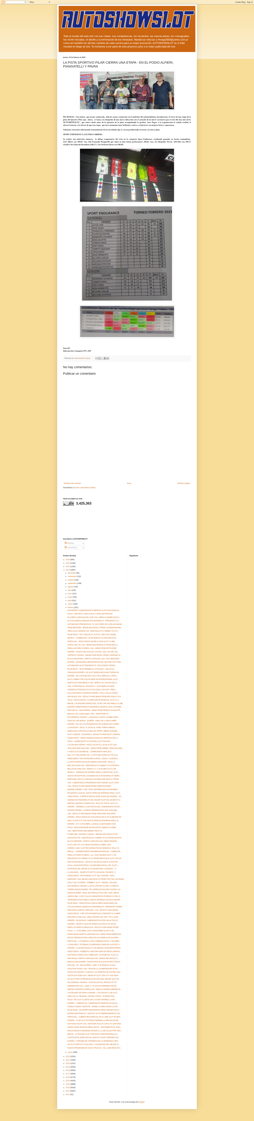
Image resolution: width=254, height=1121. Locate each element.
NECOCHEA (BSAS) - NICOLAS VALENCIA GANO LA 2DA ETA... (93, 862)
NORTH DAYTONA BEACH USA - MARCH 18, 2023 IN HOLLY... (92, 683)
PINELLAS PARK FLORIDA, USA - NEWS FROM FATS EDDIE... (92, 648)
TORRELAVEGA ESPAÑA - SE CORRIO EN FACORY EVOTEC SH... (94, 889)
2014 (68, 1084)
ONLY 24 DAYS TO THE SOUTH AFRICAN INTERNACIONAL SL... (93, 821)
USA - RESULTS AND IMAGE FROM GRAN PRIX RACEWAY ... (92, 814)
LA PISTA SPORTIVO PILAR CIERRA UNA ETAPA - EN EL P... (91, 762)
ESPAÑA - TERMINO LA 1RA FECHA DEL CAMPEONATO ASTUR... (94, 807)
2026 (68, 560)
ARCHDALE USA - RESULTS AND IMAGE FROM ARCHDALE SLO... (94, 697)
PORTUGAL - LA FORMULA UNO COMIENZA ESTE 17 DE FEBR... (94, 941)
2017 (68, 1074)
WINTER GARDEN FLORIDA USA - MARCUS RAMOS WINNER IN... (94, 989)
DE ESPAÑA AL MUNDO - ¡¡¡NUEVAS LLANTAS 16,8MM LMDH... (93, 717)
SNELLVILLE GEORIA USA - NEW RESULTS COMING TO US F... (93, 631)
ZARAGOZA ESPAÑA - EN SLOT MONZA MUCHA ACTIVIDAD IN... (93, 672)
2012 (68, 1091)
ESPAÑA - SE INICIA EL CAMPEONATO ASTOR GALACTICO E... (93, 920)
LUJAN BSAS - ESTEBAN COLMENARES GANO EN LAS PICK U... (94, 945)
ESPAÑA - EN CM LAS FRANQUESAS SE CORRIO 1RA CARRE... (93, 724)
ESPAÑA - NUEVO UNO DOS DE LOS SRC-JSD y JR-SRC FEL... (93, 652)
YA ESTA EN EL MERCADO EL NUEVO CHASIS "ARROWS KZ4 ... (93, 1037)
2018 (68, 1070)
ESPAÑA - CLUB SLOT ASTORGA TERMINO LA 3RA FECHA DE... (93, 1020)
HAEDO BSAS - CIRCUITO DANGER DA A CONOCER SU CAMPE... (94, 913)
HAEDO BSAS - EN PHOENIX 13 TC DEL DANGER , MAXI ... (91, 876)
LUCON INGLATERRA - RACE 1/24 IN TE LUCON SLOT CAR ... (92, 745)
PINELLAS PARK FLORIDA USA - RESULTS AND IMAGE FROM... (93, 927)
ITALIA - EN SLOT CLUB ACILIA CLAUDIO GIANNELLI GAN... (91, 1000)
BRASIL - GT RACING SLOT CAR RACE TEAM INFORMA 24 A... (93, 1034)
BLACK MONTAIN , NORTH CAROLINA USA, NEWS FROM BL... (93, 841)
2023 (68, 570)
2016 (68, 1077)
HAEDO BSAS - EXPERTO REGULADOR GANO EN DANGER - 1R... (94, 796)
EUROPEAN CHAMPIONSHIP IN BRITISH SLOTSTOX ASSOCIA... (93, 610)
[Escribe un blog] (99, 358)
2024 (68, 567)
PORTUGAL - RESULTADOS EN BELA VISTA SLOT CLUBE (91, 641)
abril (70, 601)
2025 (68, 563)
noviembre (72, 576)
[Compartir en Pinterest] (107, 358)
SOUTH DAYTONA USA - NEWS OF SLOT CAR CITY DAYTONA (92, 975)
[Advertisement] (127, 460)
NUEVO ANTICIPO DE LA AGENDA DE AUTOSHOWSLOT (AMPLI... (94, 776)
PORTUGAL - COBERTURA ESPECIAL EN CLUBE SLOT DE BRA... (94, 1017)
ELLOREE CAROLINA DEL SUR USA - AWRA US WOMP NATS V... (94, 617)
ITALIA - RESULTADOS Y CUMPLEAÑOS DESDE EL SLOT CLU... (93, 700)
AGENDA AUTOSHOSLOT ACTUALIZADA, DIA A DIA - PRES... (92, 690)
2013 (68, 1088)
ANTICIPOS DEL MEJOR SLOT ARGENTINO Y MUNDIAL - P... (92, 869)
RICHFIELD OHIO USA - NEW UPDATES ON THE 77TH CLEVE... (93, 917)
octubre (71, 580)
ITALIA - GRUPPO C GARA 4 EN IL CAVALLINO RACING (89, 614)
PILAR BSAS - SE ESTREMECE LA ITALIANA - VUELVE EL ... (91, 669)
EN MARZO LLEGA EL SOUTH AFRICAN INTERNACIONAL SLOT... (94, 793)
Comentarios (71, 548)
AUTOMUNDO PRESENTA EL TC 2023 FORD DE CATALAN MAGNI (94, 624)
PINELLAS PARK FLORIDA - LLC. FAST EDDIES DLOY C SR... (92, 855)
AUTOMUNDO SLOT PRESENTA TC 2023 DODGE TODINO (91, 665)
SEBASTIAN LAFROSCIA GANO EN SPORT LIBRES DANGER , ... (93, 731)
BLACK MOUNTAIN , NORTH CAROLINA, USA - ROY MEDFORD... (94, 659)
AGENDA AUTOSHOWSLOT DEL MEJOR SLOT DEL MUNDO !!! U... (94, 800)
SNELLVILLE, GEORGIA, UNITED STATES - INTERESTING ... (91, 996)
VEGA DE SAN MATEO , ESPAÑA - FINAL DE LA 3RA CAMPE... (92, 721)
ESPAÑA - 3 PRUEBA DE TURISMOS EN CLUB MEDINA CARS (92, 1041)
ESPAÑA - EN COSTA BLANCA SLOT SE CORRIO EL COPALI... (92, 676)
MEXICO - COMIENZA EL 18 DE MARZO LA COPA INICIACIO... (92, 638)
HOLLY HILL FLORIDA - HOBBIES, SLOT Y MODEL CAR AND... (92, 883)
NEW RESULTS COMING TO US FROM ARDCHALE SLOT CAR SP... (94, 858)
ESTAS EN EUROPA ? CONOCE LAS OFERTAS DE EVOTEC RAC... (94, 972)
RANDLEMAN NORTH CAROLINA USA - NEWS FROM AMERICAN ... (95, 934)
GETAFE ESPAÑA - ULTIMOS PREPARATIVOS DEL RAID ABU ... (93, 810)
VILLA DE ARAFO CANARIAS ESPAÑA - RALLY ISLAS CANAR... (93, 693)
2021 (68, 1060)
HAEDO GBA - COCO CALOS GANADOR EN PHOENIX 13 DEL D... (94, 896)
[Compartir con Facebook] (105, 358)
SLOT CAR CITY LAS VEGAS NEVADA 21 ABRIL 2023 (89, 845)
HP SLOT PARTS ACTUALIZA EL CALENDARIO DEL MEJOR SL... (93, 1044)
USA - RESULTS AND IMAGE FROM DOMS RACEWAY (89, 786)
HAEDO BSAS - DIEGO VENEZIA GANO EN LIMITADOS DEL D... (93, 738)
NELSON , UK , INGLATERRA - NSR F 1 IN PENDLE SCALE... (92, 965)
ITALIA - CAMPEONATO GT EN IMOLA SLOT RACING (88, 741)
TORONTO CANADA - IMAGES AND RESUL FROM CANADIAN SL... (94, 655)
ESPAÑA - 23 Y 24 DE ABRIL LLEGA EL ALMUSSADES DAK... (92, 824)
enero (70, 1052)
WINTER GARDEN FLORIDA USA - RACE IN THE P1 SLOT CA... (93, 803)
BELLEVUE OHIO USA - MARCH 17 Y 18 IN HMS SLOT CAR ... (92, 769)
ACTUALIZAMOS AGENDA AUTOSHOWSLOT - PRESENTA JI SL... (93, 621)
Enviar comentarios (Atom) (85, 488)
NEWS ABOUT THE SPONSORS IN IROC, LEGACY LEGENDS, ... (93, 759)
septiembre (72, 583)
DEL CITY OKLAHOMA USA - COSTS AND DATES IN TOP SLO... (93, 755)
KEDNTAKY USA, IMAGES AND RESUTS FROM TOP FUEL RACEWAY (95, 879)
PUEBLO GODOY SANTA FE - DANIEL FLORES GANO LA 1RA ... (93, 1007)
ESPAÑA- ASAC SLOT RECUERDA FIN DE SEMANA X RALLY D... (93, 848)
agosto (71, 587)
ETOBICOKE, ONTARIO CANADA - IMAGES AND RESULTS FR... (93, 834)
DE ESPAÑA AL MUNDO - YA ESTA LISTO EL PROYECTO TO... (92, 982)
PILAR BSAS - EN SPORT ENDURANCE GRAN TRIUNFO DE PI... (93, 1010)
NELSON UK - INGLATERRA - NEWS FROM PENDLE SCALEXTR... (94, 710)
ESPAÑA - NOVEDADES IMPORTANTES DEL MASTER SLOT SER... (94, 662)
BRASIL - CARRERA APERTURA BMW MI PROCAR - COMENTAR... (94, 851)
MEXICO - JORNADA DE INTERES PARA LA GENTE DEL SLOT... (93, 772)
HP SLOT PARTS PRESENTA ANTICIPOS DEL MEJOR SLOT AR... (93, 979)
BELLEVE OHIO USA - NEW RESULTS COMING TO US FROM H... (93, 765)
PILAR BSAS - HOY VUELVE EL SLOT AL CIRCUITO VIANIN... (92, 635)
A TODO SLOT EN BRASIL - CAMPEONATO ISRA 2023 (89, 752)
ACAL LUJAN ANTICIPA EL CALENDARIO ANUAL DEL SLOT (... (93, 865)
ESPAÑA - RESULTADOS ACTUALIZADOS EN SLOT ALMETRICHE (94, 817)
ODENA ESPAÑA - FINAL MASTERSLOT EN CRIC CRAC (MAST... (93, 893)
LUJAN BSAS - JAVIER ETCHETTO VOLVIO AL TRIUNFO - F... (92, 872)
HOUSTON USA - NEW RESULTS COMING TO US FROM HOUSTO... (95, 838)
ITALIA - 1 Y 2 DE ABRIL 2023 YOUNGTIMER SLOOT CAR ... (91, 931)
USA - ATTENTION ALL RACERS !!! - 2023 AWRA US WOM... (91, 686)
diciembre (72, 573)
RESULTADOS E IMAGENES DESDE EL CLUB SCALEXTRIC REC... (94, 1031)
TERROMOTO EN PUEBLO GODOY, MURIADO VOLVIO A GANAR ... (94, 900)
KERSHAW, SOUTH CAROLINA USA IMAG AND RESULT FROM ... (93, 779)
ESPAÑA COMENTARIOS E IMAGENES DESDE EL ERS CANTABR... (95, 707)
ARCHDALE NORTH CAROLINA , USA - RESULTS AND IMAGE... (93, 910)
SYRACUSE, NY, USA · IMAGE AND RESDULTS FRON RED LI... (93, 645)
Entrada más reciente (72, 483)
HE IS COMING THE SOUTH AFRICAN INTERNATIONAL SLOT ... (93, 679)
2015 (68, 1081)
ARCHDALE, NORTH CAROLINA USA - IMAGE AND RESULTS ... (93, 958)
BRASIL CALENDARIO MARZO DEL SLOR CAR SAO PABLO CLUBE (95, 703)
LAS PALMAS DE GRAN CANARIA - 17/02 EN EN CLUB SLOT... (92, 993)
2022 (68, 1056)
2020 (68, 1063)
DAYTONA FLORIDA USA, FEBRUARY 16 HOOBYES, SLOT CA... (93, 955)
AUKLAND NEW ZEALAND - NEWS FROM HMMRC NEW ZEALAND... (95, 748)
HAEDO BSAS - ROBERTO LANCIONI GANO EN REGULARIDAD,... (94, 951)
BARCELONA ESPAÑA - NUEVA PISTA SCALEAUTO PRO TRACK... (94, 962)
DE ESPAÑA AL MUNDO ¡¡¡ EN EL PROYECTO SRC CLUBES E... (93, 886)
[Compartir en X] (102, 358)
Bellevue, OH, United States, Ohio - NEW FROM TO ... (88, 714)
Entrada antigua (183, 483)
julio (70, 590)
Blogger (141, 1102)
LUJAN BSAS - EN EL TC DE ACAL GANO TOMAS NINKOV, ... (92, 727)
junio (70, 594)
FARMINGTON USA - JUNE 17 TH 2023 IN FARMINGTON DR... (92, 986)
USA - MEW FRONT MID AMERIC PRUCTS (84, 831)
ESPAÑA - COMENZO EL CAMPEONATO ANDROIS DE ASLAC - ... (94, 1003)
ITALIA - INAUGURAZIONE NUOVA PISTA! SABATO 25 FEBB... (92, 827)
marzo (70, 604)
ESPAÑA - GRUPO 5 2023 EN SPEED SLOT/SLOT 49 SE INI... (92, 924)
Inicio (129, 483)
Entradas (70, 543)
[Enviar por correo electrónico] (96, 358)
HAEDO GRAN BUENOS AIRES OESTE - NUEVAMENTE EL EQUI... (94, 1027)
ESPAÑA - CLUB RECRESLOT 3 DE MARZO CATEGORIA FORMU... (94, 948)
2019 (68, 1067)
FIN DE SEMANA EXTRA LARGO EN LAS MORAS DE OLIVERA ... (93, 938)
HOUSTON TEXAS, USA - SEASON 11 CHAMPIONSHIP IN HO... (93, 969)
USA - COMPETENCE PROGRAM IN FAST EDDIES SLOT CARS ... (94, 783)
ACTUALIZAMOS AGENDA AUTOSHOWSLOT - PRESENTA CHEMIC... (95, 907)
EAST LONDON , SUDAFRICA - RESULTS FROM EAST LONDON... (94, 734)
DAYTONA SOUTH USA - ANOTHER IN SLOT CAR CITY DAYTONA (94, 1024)
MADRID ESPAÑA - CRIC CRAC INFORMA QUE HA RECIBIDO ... (93, 789)
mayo (70, 597)
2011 (68, 1094)
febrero (71, 607)
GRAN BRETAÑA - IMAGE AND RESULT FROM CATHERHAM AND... (94, 628)
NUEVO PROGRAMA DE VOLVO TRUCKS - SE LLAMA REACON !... (94, 1048)
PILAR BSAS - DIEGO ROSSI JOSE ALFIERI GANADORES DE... (93, 903)
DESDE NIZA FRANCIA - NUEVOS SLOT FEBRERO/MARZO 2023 (93, 1013)
